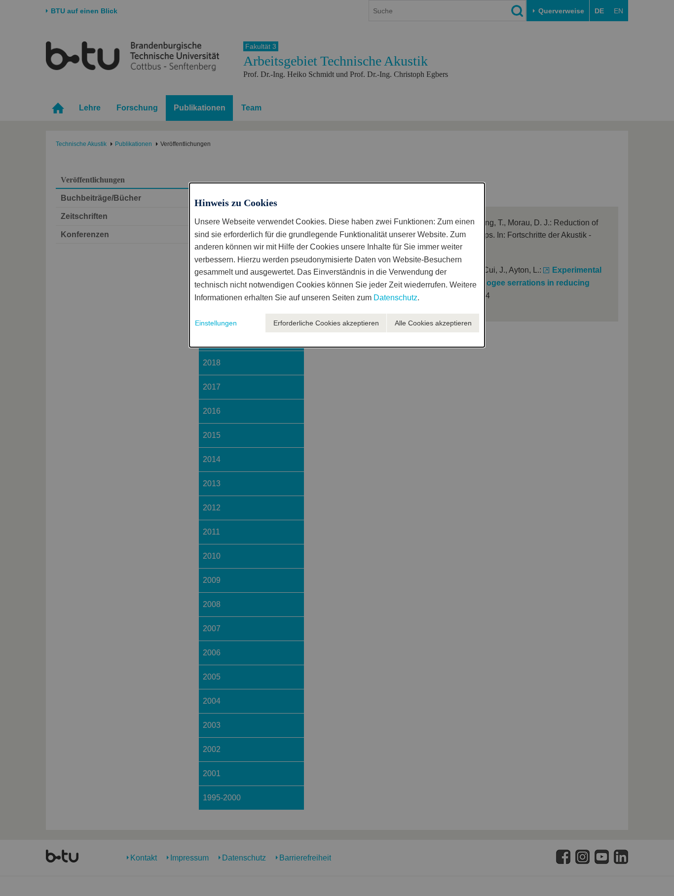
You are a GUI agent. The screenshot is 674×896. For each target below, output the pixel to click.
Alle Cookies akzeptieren (433, 323)
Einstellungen (216, 323)
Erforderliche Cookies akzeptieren (326, 323)
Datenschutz (395, 297)
